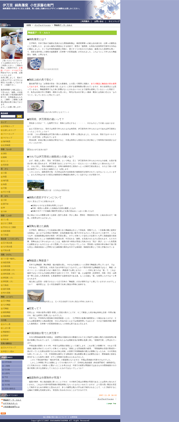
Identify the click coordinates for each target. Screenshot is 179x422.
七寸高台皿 (7, 247)
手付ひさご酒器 (9, 227)
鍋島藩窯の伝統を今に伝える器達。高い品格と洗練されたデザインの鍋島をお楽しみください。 (42, 8)
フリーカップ (8, 134)
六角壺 (6, 285)
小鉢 (5, 200)
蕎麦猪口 (6, 332)
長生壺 (6, 339)
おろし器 (6, 324)
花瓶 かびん (6, 255)
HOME (29, 25)
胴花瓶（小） (8, 278)
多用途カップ (8, 126)
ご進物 (7, 366)
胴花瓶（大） (8, 281)
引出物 (7, 369)
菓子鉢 (6, 204)
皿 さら (4, 169)
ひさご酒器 (7, 223)
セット (6, 161)
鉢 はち (4, 196)
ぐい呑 (6, 219)
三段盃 (6, 235)
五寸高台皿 (7, 243)
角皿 (5, 184)
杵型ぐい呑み (8, 351)
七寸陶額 (6, 305)
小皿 (5, 173)
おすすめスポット (10, 403)
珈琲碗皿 (6, 141)
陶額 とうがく (7, 297)
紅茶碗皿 (6, 145)
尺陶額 (6, 308)
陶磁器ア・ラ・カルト (12, 400)
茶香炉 (6, 336)
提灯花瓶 (6, 289)
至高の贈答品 (6, 343)
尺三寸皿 (6, 192)
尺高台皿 (6, 250)
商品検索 (4, 113)
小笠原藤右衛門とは (11, 407)
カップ (3, 122)
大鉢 (5, 211)
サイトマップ (114, 21)
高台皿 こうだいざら (10, 239)
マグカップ (7, 138)
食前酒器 (6, 231)
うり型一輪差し (9, 259)
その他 (3, 320)
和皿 (5, 177)
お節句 (7, 373)
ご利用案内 (84, 21)
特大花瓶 (6, 293)
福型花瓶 (6, 262)
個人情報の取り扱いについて (55, 417)
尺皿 (5, 188)
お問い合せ (98, 21)
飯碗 (5, 157)
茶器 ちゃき (6, 149)
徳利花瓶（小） (9, 270)
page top (112, 403)
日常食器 (8, 362)
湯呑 (5, 153)
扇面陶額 (6, 316)
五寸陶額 (6, 301)
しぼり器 (6, 328)
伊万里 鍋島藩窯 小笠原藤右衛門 (28, 5)
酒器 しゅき (6, 215)
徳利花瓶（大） (9, 274)
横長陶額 (6, 312)
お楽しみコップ (9, 130)
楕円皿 (6, 181)
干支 (6, 377)
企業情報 (73, 417)
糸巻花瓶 (6, 266)
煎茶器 (6, 165)
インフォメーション (9, 395)
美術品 (7, 381)
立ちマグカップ (9, 347)
